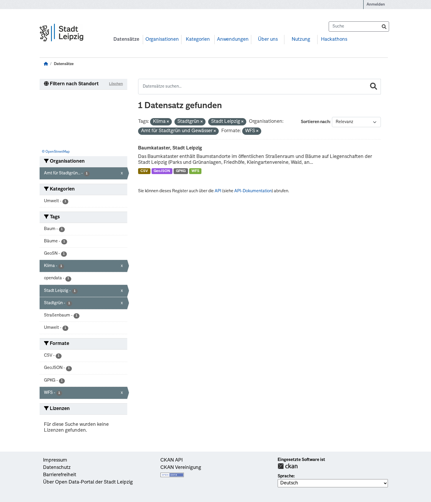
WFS (195, 171)
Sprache (286, 476)
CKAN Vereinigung (180, 467)
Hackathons (334, 39)
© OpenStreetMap (56, 152)
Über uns (268, 39)
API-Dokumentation (253, 191)
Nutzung (301, 39)
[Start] (46, 64)
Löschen (116, 84)
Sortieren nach (315, 122)
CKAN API (171, 460)
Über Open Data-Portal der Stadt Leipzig (88, 482)
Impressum (55, 460)
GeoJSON (162, 171)
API (218, 191)
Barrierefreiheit (59, 475)
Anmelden (375, 4)
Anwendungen (233, 39)
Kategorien (198, 39)
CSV (144, 171)
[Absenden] (384, 26)
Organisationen (162, 39)
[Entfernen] (168, 122)
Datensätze (126, 39)
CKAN (288, 466)
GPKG (181, 171)
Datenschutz (57, 467)
